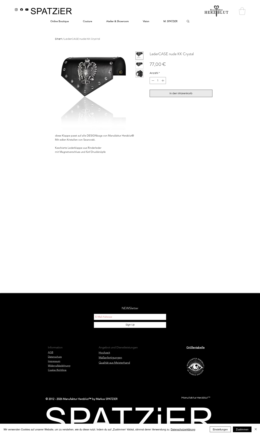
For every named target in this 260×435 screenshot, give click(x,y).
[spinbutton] (158, 80)
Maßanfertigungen (110, 357)
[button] (242, 11)
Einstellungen (220, 429)
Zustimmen (242, 429)
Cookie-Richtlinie (57, 370)
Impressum (54, 361)
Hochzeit (104, 352)
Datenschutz (55, 356)
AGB (50, 352)
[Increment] (163, 80)
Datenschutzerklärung (183, 429)
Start (58, 38)
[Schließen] (256, 429)
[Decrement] (152, 80)
